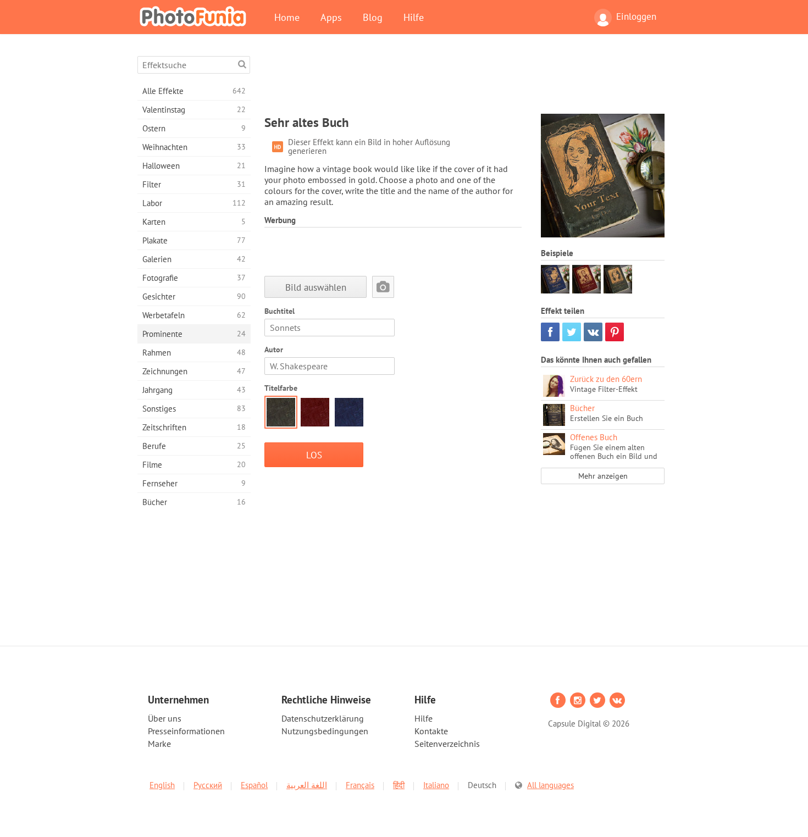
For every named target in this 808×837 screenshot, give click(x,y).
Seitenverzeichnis (447, 743)
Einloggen (636, 16)
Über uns (164, 718)
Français (360, 785)
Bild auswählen (315, 287)
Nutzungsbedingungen (324, 730)
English (162, 785)
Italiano (436, 785)
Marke (159, 743)
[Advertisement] (464, 81)
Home (287, 17)
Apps (331, 17)
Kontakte (431, 730)
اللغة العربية (306, 785)
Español (254, 785)
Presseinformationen (186, 730)
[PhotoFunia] (195, 15)
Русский (207, 785)
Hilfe (413, 17)
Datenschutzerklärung (322, 718)
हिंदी (399, 785)
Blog (373, 17)
